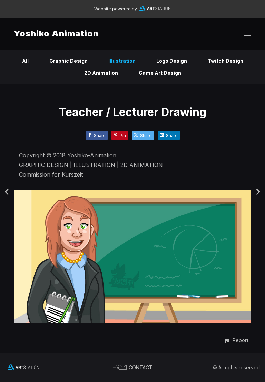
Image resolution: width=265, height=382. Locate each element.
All (25, 61)
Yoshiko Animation (56, 34)
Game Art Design (160, 73)
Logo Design (171, 61)
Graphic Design (68, 61)
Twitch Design (225, 61)
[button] (236, 340)
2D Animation (101, 73)
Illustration (122, 61)
